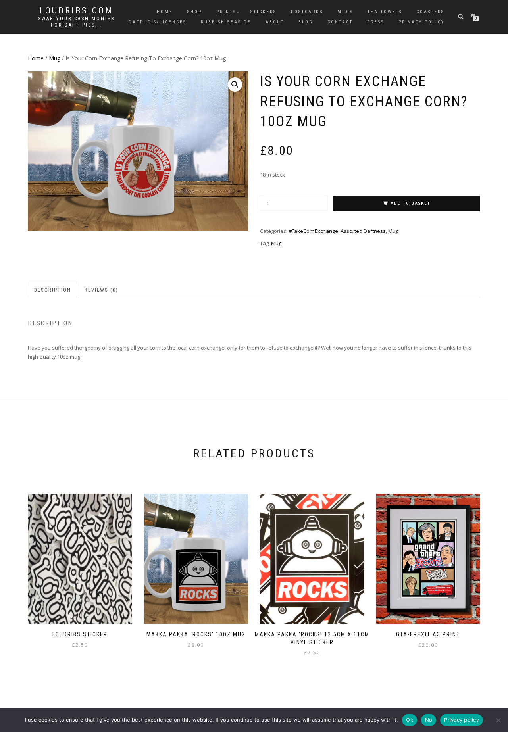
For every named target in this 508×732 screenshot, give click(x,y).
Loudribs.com (77, 10)
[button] (235, 84)
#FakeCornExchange (313, 230)
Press (375, 22)
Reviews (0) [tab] (101, 290)
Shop (194, 11)
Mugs (345, 11)
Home (165, 11)
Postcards (307, 11)
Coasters (430, 11)
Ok (409, 720)
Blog (305, 22)
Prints (226, 11)
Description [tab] (52, 290)
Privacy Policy (421, 22)
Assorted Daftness (363, 230)
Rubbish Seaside (226, 22)
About (275, 22)
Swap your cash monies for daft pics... (76, 22)
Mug (54, 58)
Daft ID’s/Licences (158, 22)
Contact (340, 22)
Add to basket (410, 203)
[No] (498, 720)
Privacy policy (461, 720)
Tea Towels (385, 11)
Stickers (263, 11)
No (429, 720)
